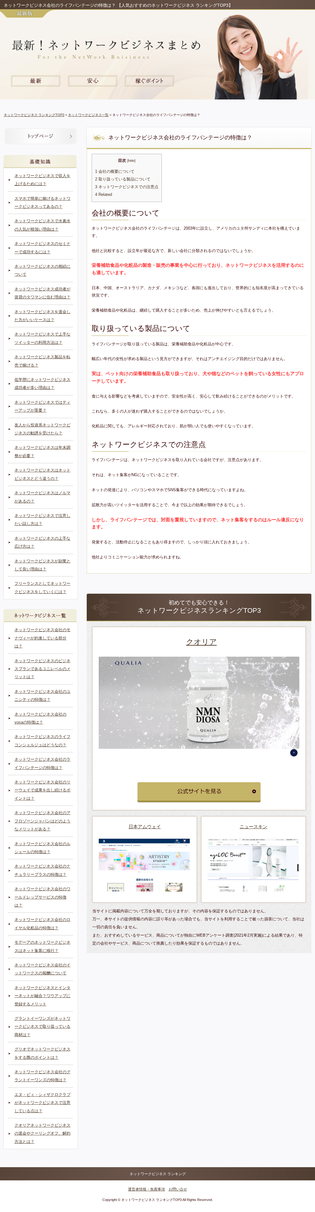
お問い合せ (178, 1189)
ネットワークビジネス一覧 (88, 115)
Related (103, 194)
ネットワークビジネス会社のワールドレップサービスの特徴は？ (42, 897)
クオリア (201, 642)
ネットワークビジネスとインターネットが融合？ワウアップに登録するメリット (42, 995)
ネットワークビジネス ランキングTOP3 (34, 115)
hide (131, 160)
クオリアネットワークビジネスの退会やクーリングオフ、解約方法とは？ (42, 1133)
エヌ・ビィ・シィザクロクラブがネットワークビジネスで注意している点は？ (42, 1102)
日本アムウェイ (145, 826)
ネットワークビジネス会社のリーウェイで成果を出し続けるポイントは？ (42, 790)
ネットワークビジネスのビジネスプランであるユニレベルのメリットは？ (42, 668)
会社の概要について (114, 171)
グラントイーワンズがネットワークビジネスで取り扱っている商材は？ (42, 1026)
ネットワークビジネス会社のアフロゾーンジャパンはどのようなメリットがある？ (42, 820)
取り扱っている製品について (122, 179)
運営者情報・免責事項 (146, 1189)
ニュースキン (253, 826)
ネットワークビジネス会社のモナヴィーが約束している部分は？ (42, 637)
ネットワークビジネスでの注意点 (126, 187)
